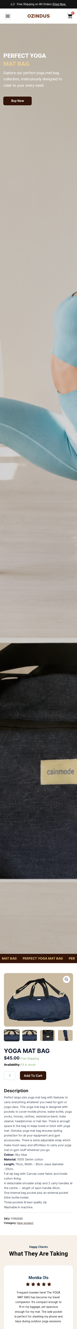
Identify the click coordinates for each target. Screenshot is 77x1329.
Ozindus (38, 16)
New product (25, 1222)
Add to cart (33, 1076)
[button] (8, 16)
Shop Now (59, 4)
